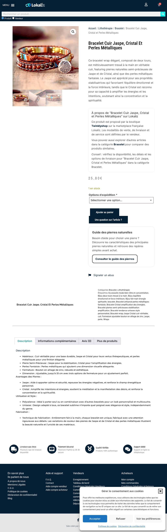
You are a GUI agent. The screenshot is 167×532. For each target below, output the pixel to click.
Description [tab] (25, 341)
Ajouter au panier (104, 212)
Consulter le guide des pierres (114, 259)
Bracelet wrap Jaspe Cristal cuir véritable (129, 313)
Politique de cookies (107, 526)
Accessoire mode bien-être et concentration (128, 293)
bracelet (111, 301)
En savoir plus (16, 473)
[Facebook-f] (78, 520)
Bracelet (119, 28)
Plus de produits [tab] (107, 341)
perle (100, 319)
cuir (99, 316)
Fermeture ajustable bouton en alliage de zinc (123, 316)
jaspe (146, 316)
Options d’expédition (103, 195)
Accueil (92, 28)
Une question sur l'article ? (108, 219)
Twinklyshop (99, 125)
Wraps (106, 319)
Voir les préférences (148, 518)
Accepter (94, 518)
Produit (8, 18)
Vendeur (18, 18)
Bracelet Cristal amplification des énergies (126, 304)
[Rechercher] (162, 14)
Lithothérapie (105, 28)
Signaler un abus (103, 275)
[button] (160, 491)
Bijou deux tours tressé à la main (112, 296)
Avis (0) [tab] (86, 341)
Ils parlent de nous (18, 477)
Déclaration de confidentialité (131, 526)
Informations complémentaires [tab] (57, 341)
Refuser (120, 518)
